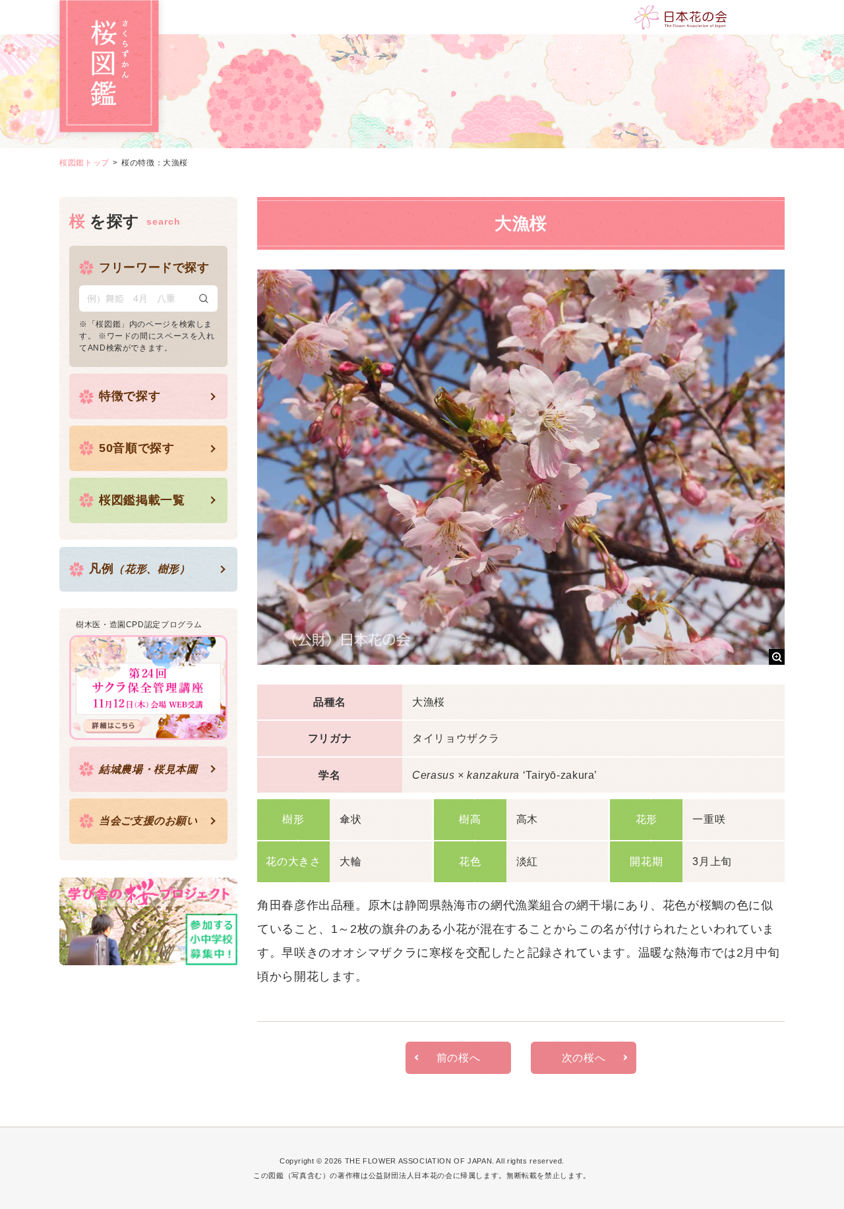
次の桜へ (584, 1057)
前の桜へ (459, 1057)
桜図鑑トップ (84, 162)
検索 (203, 298)
